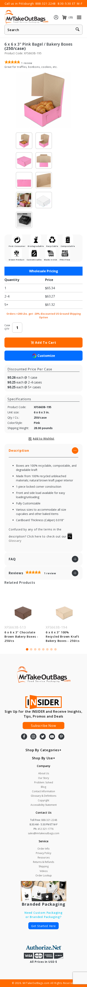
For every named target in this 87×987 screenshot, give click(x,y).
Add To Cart (45, 342)
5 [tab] (43, 649)
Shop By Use (42, 758)
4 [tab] (39, 649)
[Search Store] (77, 30)
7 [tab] (51, 649)
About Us (43, 773)
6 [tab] (47, 649)
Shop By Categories (42, 750)
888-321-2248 (45, 3)
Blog (43, 787)
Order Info (43, 848)
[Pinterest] (61, 737)
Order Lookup (43, 875)
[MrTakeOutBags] (26, 17)
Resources (44, 857)
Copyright (43, 800)
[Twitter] (42, 737)
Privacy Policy (43, 853)
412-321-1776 (45, 829)
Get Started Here (43, 926)
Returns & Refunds (43, 862)
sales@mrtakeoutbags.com (43, 833)
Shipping (44, 866)
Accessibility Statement (44, 805)
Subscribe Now (43, 725)
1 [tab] (27, 649)
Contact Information (43, 791)
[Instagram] (33, 737)
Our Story (43, 778)
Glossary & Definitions (43, 795)
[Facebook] (24, 737)
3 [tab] (35, 649)
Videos (44, 871)
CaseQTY (7, 327)
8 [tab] (55, 649)
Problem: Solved (43, 782)
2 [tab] (31, 649)
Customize (46, 355)
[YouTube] (52, 737)
